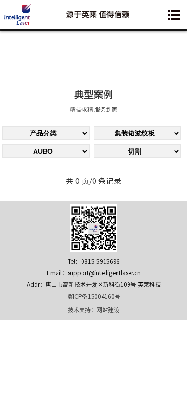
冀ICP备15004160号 (93, 296)
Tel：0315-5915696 (94, 261)
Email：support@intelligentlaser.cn (93, 273)
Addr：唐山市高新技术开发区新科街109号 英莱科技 (94, 284)
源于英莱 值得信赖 (97, 14)
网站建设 (107, 310)
